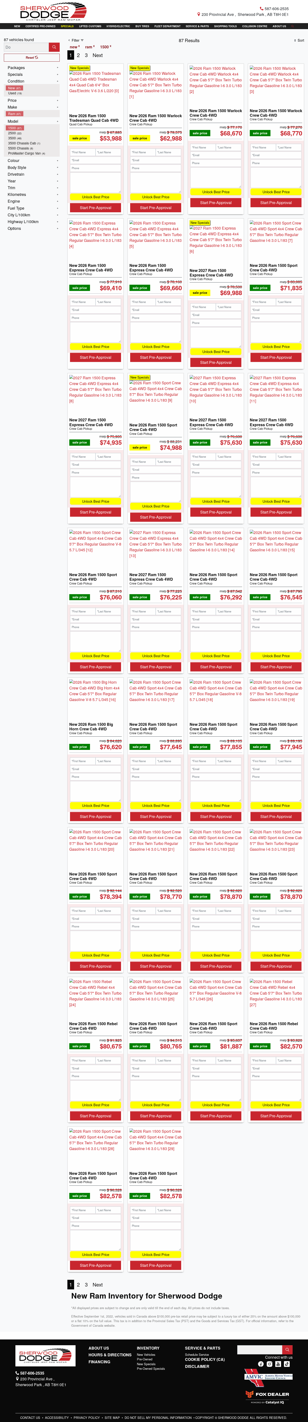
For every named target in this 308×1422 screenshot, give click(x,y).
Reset (30, 57)
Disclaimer (197, 1366)
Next (98, 54)
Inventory (148, 1348)
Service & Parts (202, 1348)
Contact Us (30, 1417)
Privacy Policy (87, 1417)
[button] (17, 26)
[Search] (54, 47)
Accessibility (57, 1417)
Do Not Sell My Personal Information (158, 1417)
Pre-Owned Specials (151, 1368)
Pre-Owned (144, 1359)
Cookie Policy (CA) (205, 1359)
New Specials (146, 1364)
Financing (99, 1362)
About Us (99, 1348)
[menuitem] (33, 87)
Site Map (113, 1417)
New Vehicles (146, 1354)
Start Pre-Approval (95, 207)
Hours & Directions (110, 1355)
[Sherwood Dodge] (53, 11)
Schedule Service (197, 1354)
